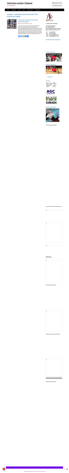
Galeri (24, 9)
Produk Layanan (30, 9)
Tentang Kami (37, 9)
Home (8, 9)
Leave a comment (29, 23)
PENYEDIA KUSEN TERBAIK (19, 3)
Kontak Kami (13, 9)
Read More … (38, 33)
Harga (19, 9)
